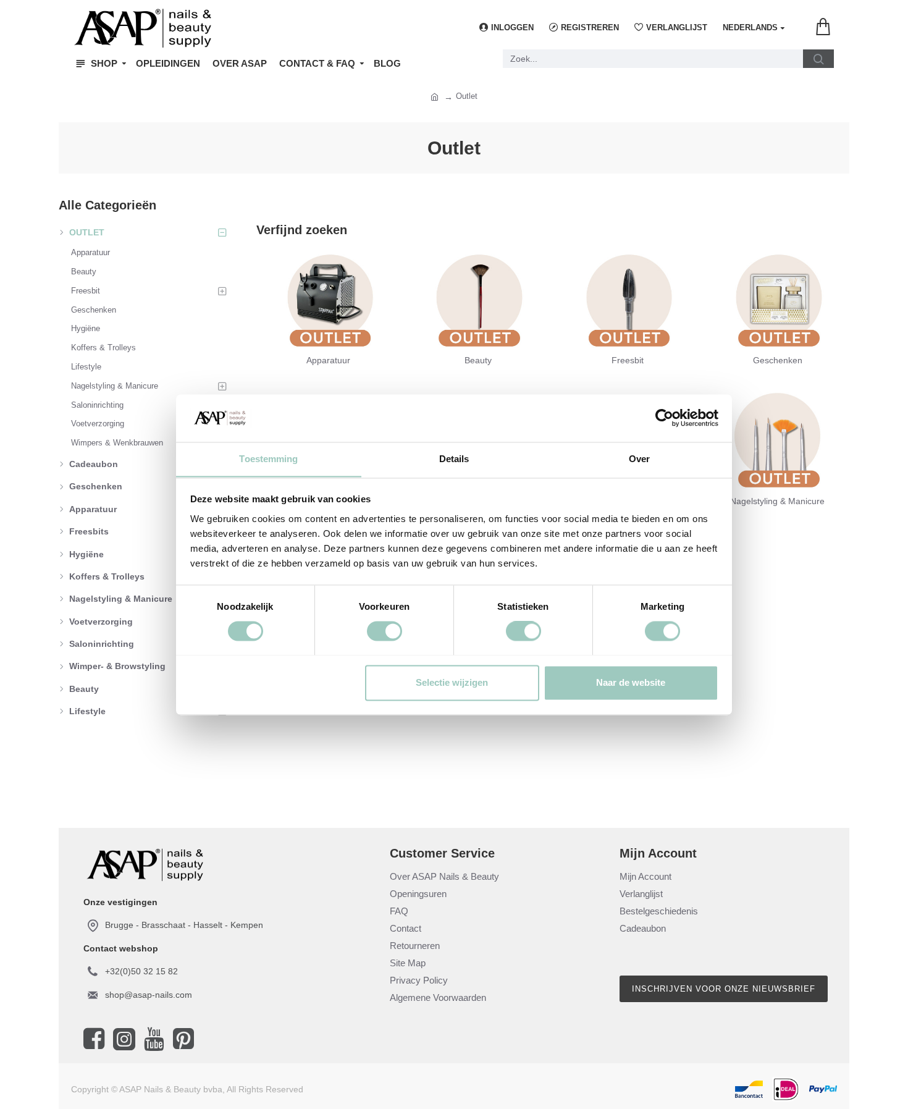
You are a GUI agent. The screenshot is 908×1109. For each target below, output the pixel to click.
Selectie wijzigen (452, 682)
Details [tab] (454, 458)
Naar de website (630, 682)
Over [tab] (639, 458)
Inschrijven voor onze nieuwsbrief (723, 988)
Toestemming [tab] (268, 458)
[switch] (384, 631)
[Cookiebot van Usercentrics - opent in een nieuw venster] (664, 417)
